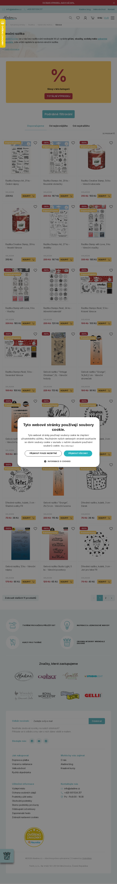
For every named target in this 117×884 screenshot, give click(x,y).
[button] (58, 461)
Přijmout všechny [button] (78, 453)
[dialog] (58, 442)
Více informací (67, 446)
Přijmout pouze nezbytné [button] (43, 453)
